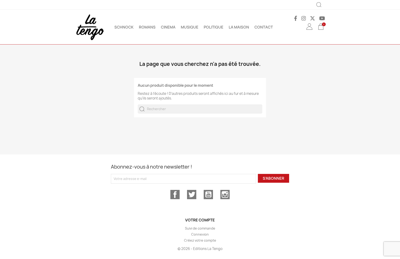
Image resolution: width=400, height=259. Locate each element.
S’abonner (273, 178)
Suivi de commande (200, 228)
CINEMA (168, 27)
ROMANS (147, 27)
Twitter (191, 194)
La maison (239, 27)
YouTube (208, 194)
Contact (263, 27)
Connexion (200, 234)
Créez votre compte (200, 240)
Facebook (175, 194)
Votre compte (200, 220)
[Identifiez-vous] (309, 29)
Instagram (225, 194)
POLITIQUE (213, 27)
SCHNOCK (124, 27)
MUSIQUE (189, 27)
